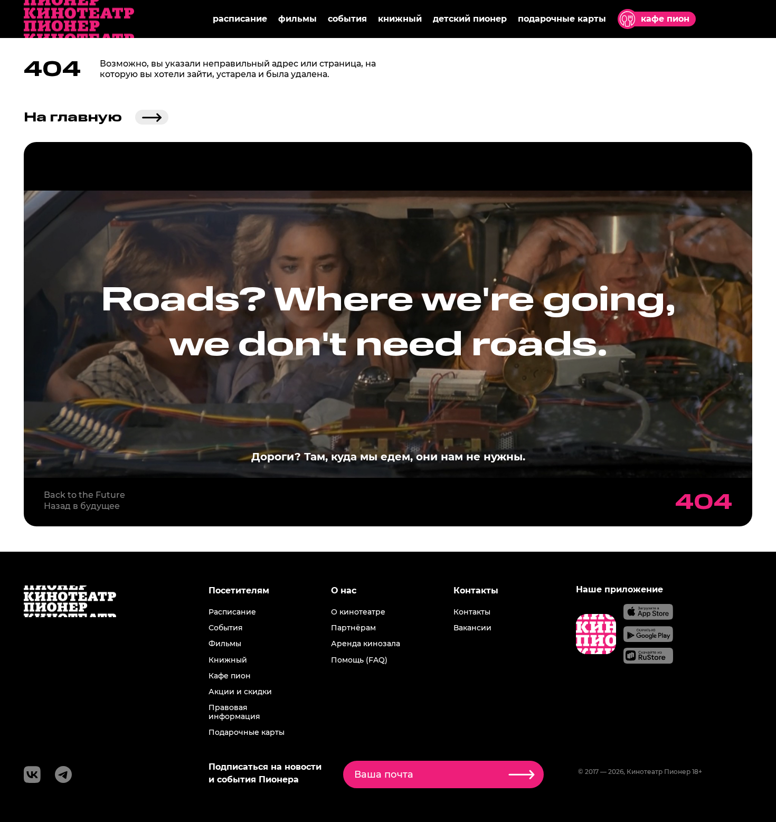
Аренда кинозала (365, 643)
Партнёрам (353, 627)
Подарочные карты (247, 732)
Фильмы (225, 643)
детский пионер (470, 19)
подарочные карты (562, 19)
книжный (400, 19)
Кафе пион (230, 676)
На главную (73, 117)
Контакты (471, 612)
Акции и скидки (240, 691)
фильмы (297, 19)
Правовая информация (234, 712)
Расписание (232, 612)
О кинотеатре (358, 612)
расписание (240, 19)
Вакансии (472, 627)
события (347, 19)
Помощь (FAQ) (359, 660)
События (226, 627)
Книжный (228, 660)
